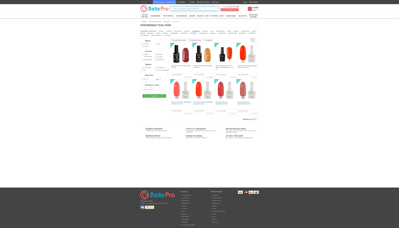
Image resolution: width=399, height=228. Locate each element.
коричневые (178, 31)
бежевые (150, 33)
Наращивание (185, 198)
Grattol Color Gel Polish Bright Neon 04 (203, 66)
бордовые (193, 33)
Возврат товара (216, 203)
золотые (236, 31)
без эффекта (144, 35)
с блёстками (252, 33)
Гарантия (214, 206)
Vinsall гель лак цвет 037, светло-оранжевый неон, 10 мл (224, 67)
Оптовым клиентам (217, 198)
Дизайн (184, 206)
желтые (254, 31)
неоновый (242, 33)
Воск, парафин (185, 216)
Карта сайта (215, 222)
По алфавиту (208, 40)
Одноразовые (185, 219)
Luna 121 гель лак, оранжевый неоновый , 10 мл (247, 66)
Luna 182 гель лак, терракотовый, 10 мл (244, 103)
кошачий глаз (232, 33)
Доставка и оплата (203, 2)
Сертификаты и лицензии (218, 211)
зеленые (169, 31)
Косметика (184, 214)
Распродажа (171, 2)
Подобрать (154, 96)
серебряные (203, 33)
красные (187, 31)
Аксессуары (185, 222)
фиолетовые (220, 31)
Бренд (147, 41)
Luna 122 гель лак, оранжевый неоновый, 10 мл (181, 103)
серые (158, 33)
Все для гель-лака (186, 195)
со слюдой (167, 35)
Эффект (148, 64)
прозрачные (245, 31)
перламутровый (156, 35)
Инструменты (185, 200)
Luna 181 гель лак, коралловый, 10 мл (222, 103)
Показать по (247, 119)
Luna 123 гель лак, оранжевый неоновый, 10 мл (203, 103)
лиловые (212, 33)
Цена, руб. (149, 75)
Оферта (214, 208)
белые (229, 31)
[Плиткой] (252, 40)
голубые (165, 33)
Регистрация (253, 2)
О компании (181, 2)
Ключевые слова (152, 85)
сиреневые (184, 33)
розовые (205, 31)
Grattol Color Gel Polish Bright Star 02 (181, 66)
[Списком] (257, 40)
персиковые (222, 33)
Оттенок (148, 51)
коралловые (174, 33)
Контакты (215, 2)
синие (212, 31)
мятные (142, 33)
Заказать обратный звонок (230, 9)
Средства (184, 208)
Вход (245, 2)
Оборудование (185, 203)
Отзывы (192, 2)
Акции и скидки (159, 2)
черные (161, 31)
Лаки (183, 211)
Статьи (214, 216)
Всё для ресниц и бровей (188, 225)
